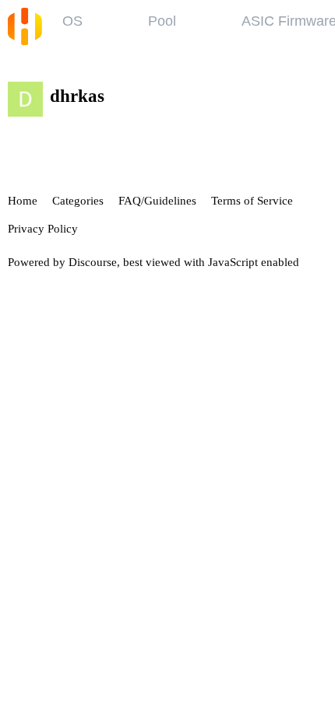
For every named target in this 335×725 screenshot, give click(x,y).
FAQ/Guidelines (157, 200)
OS (72, 21)
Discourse (93, 262)
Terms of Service (252, 200)
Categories (78, 200)
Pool (162, 21)
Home (22, 200)
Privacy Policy (43, 228)
